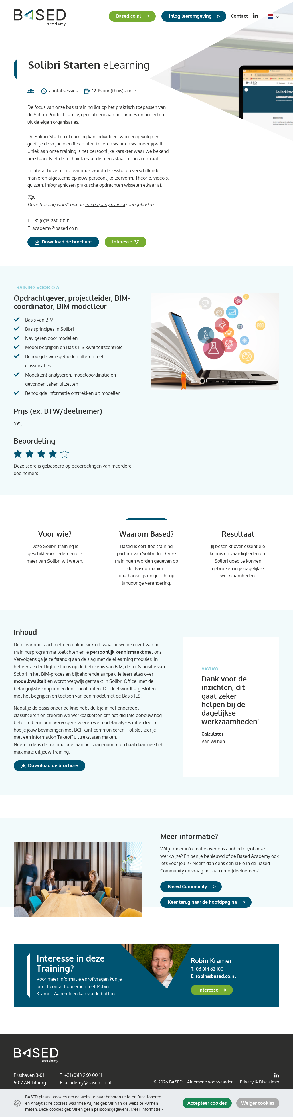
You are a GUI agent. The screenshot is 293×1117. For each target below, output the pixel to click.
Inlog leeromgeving (190, 16)
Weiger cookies (257, 1103)
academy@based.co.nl (55, 228)
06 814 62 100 (209, 969)
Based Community (187, 886)
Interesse (122, 242)
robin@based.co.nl (216, 976)
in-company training (105, 204)
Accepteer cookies (207, 1103)
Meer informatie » (147, 1109)
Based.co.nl (128, 16)
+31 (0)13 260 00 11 (51, 221)
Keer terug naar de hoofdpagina (202, 902)
